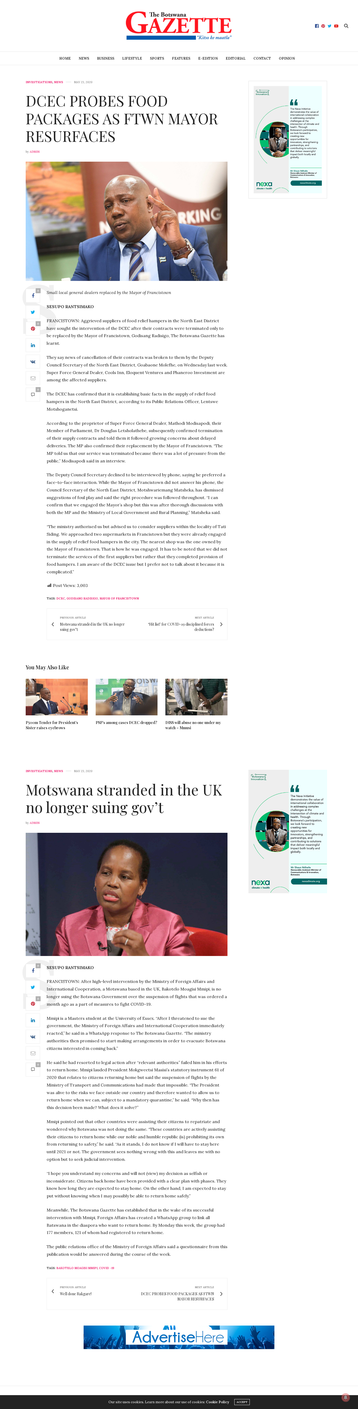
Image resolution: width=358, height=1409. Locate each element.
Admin (35, 152)
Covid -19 (106, 1268)
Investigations (39, 82)
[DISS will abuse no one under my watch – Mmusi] (196, 697)
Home (65, 58)
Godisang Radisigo (82, 598)
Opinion (287, 58)
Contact (262, 58)
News (84, 58)
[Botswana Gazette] (178, 26)
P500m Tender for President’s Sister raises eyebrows (52, 725)
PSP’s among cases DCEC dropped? (126, 722)
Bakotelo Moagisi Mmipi (76, 1268)
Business (105, 58)
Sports (157, 58)
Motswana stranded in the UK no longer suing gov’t (124, 798)
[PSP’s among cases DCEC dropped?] (127, 697)
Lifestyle (132, 58)
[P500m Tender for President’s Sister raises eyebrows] (57, 697)
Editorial (236, 58)
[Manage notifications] (345, 1397)
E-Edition (208, 58)
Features (181, 58)
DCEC (60, 598)
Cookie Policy (217, 1402)
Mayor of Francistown (119, 598)
